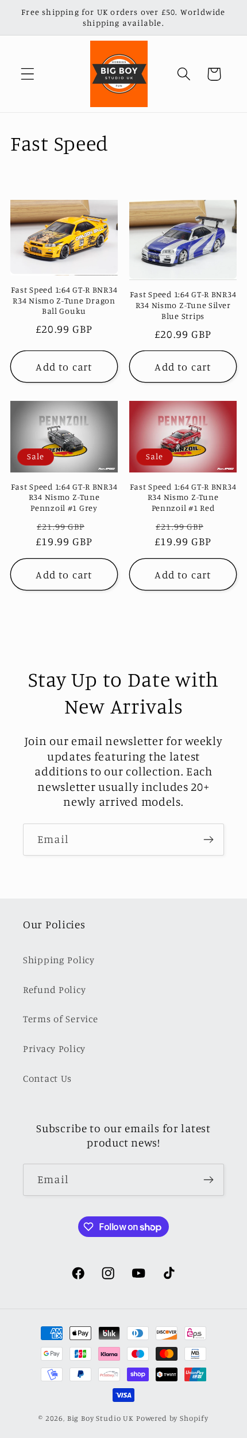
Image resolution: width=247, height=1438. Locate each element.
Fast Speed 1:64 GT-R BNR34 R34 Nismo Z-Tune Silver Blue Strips (183, 304)
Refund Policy (54, 989)
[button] (28, 74)
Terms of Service (60, 1019)
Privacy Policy (54, 1048)
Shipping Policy (59, 960)
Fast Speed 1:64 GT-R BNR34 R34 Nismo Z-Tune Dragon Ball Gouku (64, 300)
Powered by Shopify (172, 1418)
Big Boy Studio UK (100, 1418)
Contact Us (47, 1078)
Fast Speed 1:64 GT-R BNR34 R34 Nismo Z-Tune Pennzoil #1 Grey (64, 497)
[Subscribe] (208, 840)
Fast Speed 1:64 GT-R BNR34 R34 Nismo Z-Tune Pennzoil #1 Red (183, 497)
